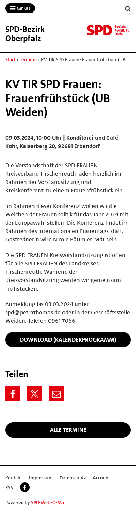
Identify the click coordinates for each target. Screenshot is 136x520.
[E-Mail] (56, 393)
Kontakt (13, 477)
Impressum (41, 477)
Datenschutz (73, 477)
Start (10, 59)
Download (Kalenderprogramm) (68, 339)
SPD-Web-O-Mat (48, 502)
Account (101, 477)
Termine (28, 59)
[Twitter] (34, 393)
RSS (9, 487)
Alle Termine (68, 429)
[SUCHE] (128, 8)
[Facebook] (12, 393)
